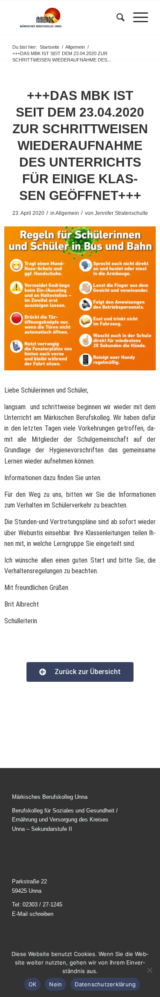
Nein (55, 984)
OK (33, 984)
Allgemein (67, 213)
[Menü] (136, 17)
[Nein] (149, 970)
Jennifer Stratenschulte (121, 213)
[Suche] (116, 17)
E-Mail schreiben (32, 914)
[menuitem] (116, 17)
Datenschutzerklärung (105, 984)
